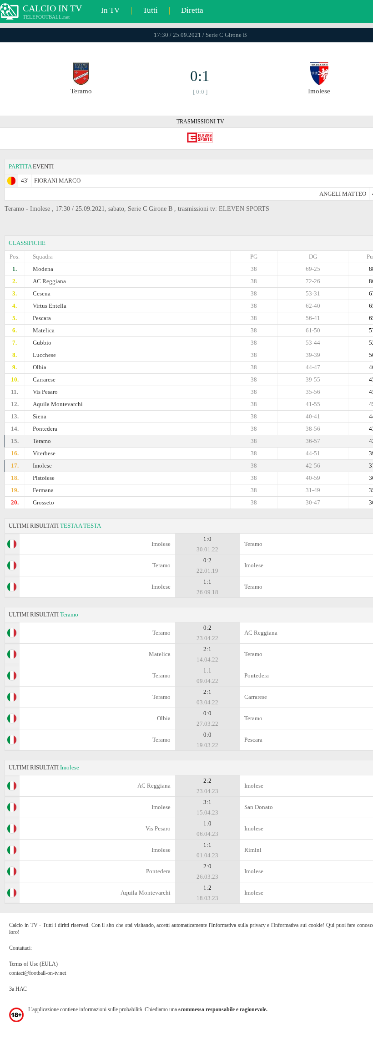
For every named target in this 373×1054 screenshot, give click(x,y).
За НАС (18, 989)
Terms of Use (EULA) (33, 964)
